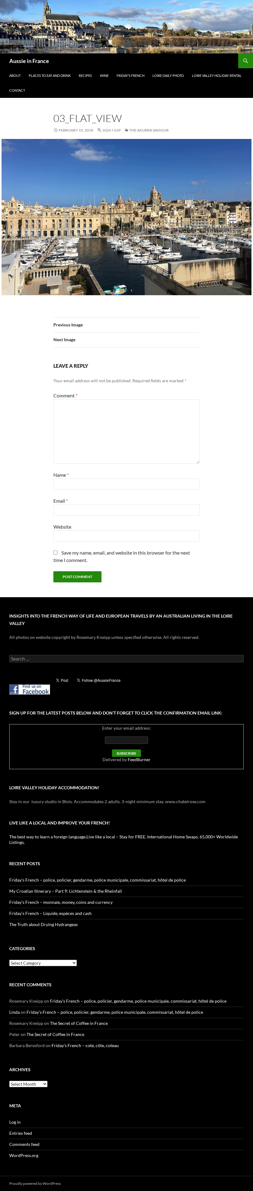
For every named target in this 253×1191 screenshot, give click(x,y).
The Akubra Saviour (149, 130)
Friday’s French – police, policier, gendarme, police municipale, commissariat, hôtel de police (97, 880)
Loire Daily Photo (168, 75)
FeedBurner (139, 759)
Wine (104, 75)
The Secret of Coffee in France (79, 1023)
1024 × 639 (111, 130)
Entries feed (20, 1133)
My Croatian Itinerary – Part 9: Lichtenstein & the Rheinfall (65, 891)
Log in (15, 1122)
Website (62, 527)
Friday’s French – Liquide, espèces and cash (50, 913)
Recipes (85, 75)
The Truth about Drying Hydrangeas (43, 924)
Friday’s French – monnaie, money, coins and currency (61, 902)
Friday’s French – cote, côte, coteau (85, 1045)
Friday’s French (130, 75)
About (15, 75)
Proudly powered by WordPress (35, 1183)
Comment (65, 395)
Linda (14, 1012)
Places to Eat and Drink (50, 75)
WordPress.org (23, 1155)
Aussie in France (29, 60)
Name (61, 475)
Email (60, 501)
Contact (17, 90)
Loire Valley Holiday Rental (217, 75)
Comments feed (24, 1144)
